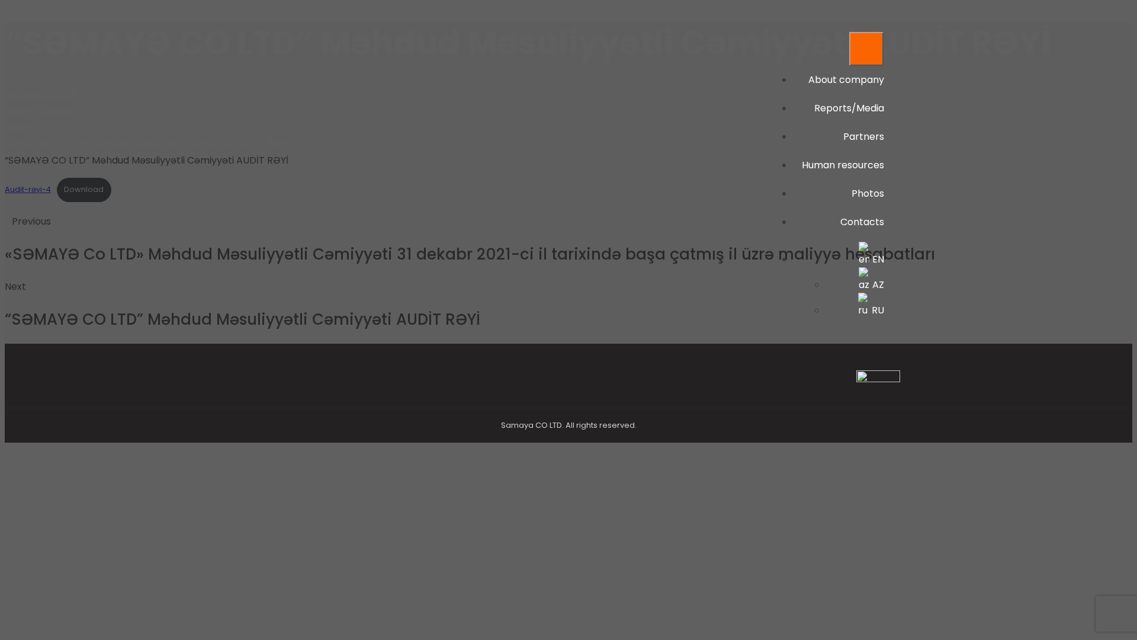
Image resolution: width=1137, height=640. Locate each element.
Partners (863, 136)
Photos (868, 193)
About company (846, 80)
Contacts (862, 222)
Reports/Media (849, 108)
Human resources (843, 165)
